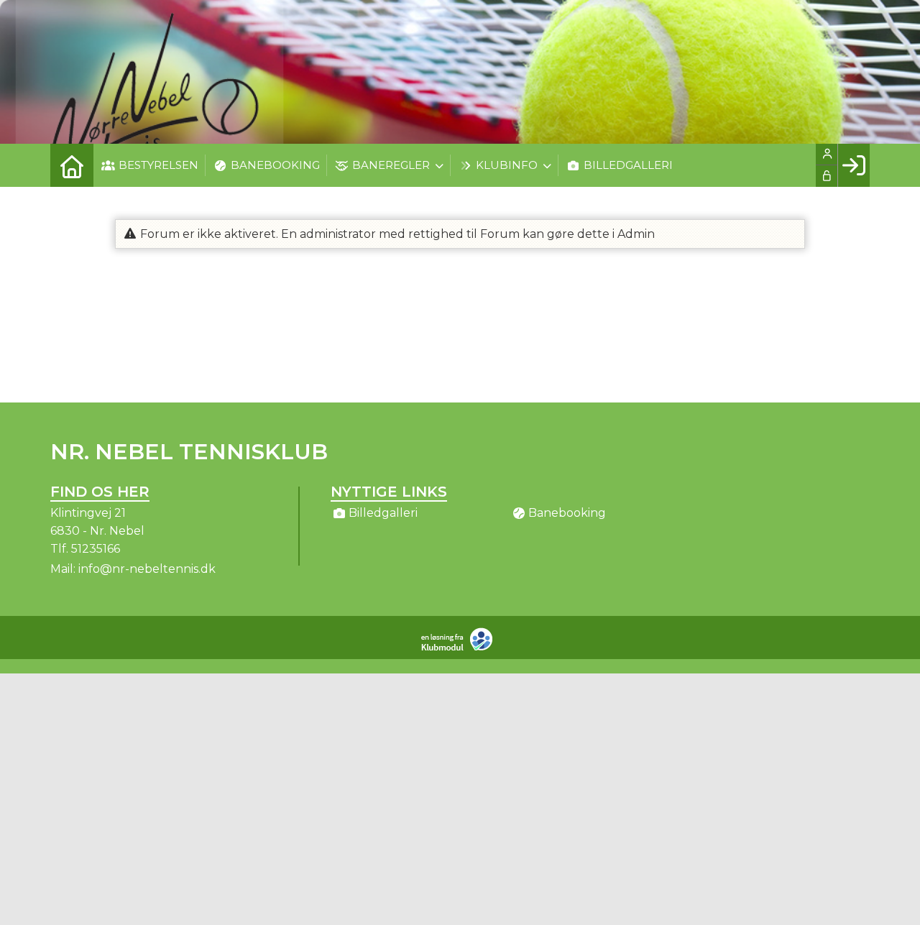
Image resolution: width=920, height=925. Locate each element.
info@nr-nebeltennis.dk (147, 569)
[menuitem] (71, 165)
